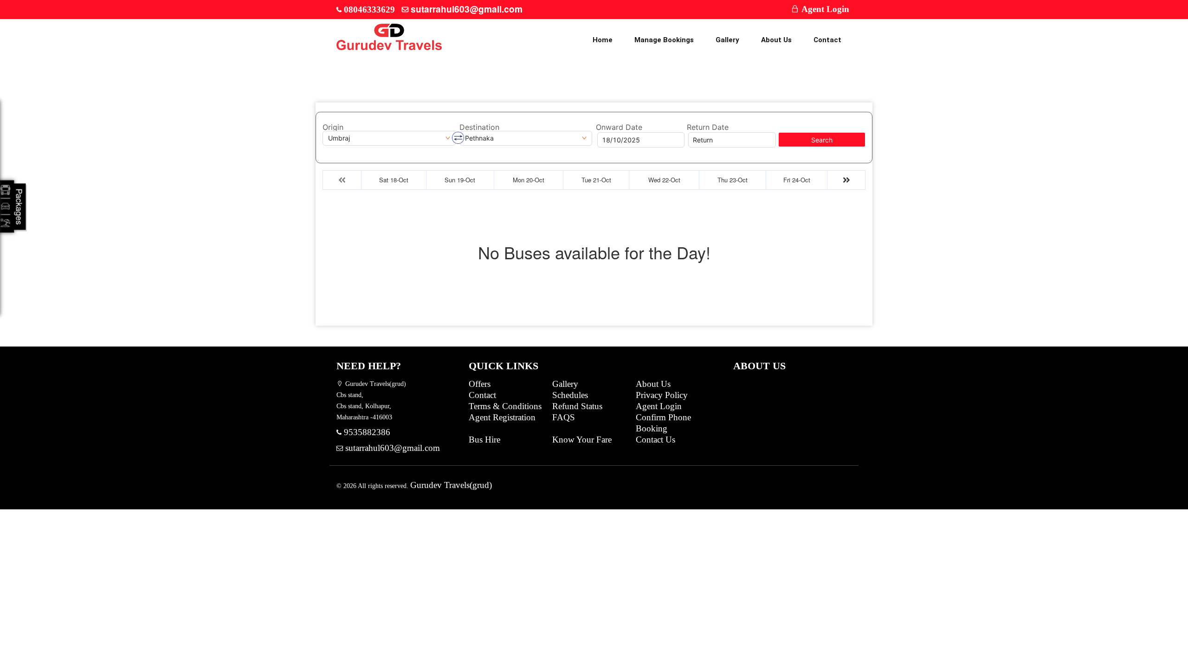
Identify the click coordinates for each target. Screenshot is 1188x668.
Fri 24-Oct (796, 179)
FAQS (563, 417)
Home (603, 40)
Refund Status (577, 406)
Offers (480, 384)
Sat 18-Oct (393, 179)
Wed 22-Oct (664, 179)
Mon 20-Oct (528, 179)
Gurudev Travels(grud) (451, 485)
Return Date (708, 127)
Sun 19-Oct (460, 179)
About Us (776, 40)
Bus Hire (484, 439)
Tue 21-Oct (596, 179)
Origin (333, 127)
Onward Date (619, 127)
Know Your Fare (582, 439)
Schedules (570, 395)
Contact (827, 40)
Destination (479, 127)
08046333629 (369, 9)
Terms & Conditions (505, 406)
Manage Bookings (664, 40)
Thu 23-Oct (732, 179)
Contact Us (655, 439)
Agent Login (824, 9)
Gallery (727, 40)
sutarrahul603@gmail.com (467, 9)
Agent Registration (502, 417)
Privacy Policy (662, 395)
